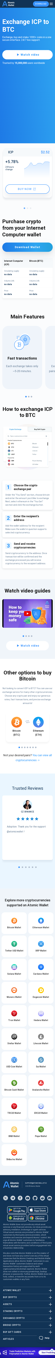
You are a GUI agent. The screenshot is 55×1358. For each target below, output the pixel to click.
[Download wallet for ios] (38, 1210)
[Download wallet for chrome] (38, 1217)
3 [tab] (31, 209)
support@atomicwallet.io (36, 1183)
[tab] (19, 867)
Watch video (30, 54)
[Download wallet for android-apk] (17, 1217)
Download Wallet (27, 247)
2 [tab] (28, 209)
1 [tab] (25, 209)
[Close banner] (51, 1350)
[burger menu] (51, 4)
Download (41, 4)
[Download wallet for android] (17, 1209)
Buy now (25, 189)
